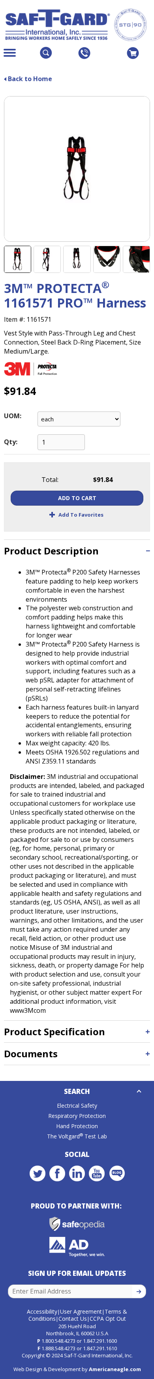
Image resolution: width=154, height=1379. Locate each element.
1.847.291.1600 (100, 1340)
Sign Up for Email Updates (77, 1273)
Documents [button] (31, 1053)
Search (77, 1091)
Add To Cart (77, 498)
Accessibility (42, 1311)
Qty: (10, 441)
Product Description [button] (51, 550)
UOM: (12, 415)
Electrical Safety (77, 1105)
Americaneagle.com (115, 1369)
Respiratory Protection (77, 1116)
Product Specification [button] (54, 1031)
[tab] (77, 550)
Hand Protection (77, 1126)
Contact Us (72, 1318)
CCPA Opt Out (108, 1318)
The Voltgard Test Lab (77, 1136)
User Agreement (81, 1311)
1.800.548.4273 (58, 1340)
